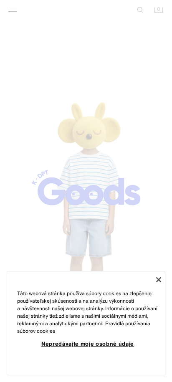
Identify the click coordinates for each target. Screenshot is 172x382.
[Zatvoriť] (159, 280)
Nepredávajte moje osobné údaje (87, 343)
